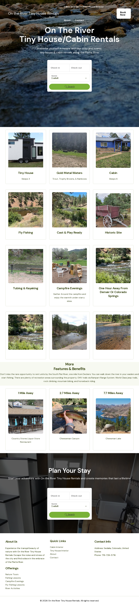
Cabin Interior (71, 6)
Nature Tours (11, 574)
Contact (79, 20)
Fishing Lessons (13, 577)
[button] (124, 13)
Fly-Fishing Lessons (15, 584)
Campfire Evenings (14, 581)
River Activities (12, 588)
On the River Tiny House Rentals (33, 13)
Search (71, 87)
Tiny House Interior (93, 6)
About (67, 20)
